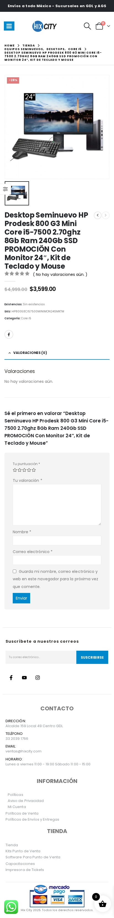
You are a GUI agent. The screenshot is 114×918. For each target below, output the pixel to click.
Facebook (8, 334)
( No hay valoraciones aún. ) (60, 274)
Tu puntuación (26, 463)
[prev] (98, 215)
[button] (87, 26)
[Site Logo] (45, 26)
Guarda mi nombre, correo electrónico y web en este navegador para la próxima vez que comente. (56, 579)
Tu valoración (27, 480)
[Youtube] (24, 677)
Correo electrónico (33, 551)
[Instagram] (37, 677)
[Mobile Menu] (9, 26)
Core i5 (26, 318)
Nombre (22, 532)
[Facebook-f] (11, 677)
